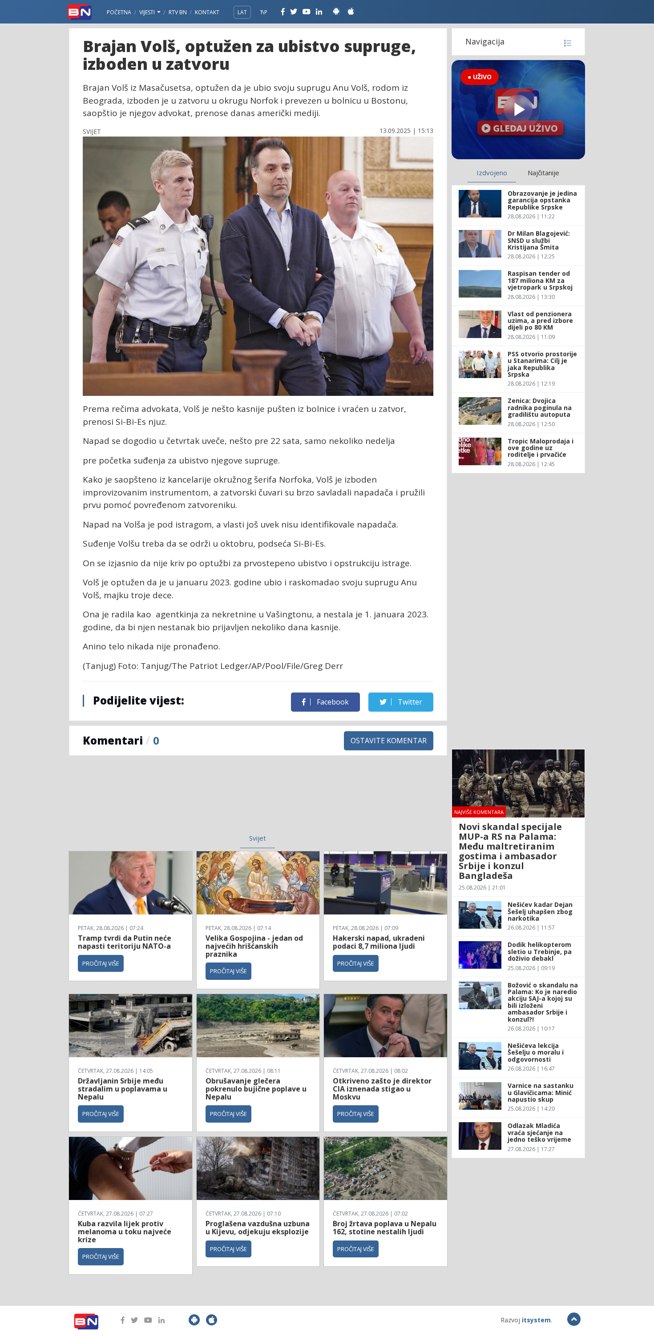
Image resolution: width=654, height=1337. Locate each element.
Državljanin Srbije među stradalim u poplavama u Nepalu (122, 1088)
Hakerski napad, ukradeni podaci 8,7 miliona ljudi (379, 942)
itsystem (536, 1320)
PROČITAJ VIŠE (100, 963)
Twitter (409, 702)
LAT (242, 12)
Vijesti (147, 12)
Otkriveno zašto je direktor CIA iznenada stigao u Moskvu (382, 1088)
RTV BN (178, 12)
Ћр (263, 12)
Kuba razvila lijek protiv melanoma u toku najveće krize (124, 1231)
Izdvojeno (491, 172)
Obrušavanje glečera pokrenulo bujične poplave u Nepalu (256, 1088)
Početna (119, 12)
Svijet (257, 838)
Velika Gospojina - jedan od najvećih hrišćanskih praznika (254, 945)
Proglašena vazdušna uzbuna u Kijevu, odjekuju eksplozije (258, 1227)
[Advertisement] (185, 800)
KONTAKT (207, 12)
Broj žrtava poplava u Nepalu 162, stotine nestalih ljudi (384, 1227)
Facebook (332, 702)
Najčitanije (543, 172)
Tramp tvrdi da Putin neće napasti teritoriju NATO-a (124, 942)
